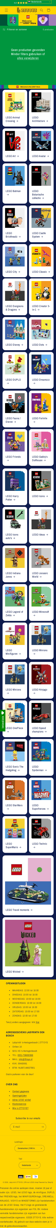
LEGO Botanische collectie (38, 194)
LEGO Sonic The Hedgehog (14, 768)
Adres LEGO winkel (21, 1099)
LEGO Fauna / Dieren (13, 420)
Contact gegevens (20, 1091)
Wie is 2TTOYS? (20, 1108)
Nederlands (36, 2)
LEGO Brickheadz (11, 234)
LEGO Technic (39, 844)
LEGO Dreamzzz (41, 380)
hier (38, 1022)
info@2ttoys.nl (26, 1059)
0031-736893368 (25, 1055)
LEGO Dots (38, 345)
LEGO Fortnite (39, 418)
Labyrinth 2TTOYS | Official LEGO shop (23, 1182)
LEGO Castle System (39, 234)
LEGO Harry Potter (12, 497)
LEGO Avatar (39, 156)
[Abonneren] (42, 1127)
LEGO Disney (13, 345)
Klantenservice (19, 1104)
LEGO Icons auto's (12, 536)
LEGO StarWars (14, 805)
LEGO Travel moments (17, 910)
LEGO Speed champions (39, 730)
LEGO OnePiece (14, 728)
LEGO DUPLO (13, 380)
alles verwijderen (28, 58)
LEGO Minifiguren (12, 652)
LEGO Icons (38, 496)
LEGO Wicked (13, 971)
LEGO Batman (13, 191)
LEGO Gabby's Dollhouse (40, 458)
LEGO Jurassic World (40, 575)
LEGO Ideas (38, 535)
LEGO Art (11, 156)
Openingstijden (19, 1095)
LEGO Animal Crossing (13, 119)
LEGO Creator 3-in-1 (41, 307)
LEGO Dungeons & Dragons (14, 307)
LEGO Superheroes (39, 807)
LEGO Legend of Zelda (14, 613)
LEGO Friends (13, 457)
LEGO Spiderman (38, 768)
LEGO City (11, 272)
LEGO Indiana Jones (13, 575)
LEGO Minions (39, 650)
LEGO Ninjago (39, 689)
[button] (6, 10)
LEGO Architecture (38, 119)
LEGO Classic (39, 272)
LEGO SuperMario (12, 845)
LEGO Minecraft (40, 612)
